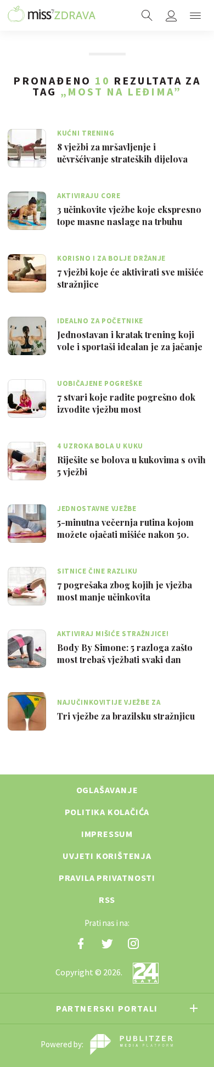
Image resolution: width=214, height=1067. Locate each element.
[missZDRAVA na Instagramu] (133, 943)
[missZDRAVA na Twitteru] (107, 943)
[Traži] (147, 15)
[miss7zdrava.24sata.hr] (51, 15)
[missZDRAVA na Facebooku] (81, 943)
